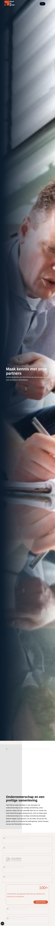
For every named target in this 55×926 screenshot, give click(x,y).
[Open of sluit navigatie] (42, 3)
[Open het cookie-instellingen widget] (2, 923)
